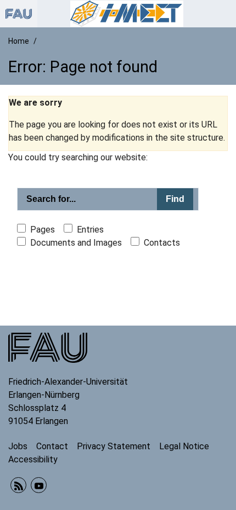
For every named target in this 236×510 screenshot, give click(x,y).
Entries (90, 229)
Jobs (17, 446)
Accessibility (33, 459)
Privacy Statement (113, 446)
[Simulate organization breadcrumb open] (18, 13)
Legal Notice (184, 446)
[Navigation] (224, 13)
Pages (42, 229)
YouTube (39, 485)
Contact (52, 446)
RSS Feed (18, 485)
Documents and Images (76, 242)
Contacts (162, 242)
